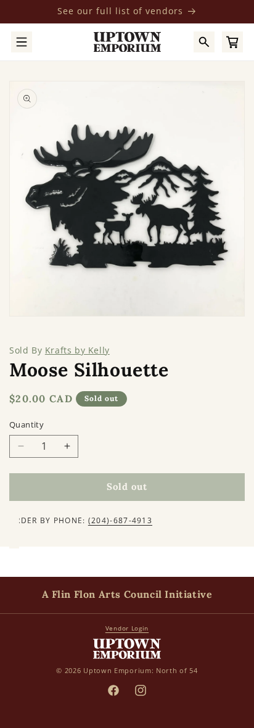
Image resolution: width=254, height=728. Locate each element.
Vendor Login (127, 628)
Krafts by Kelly (77, 350)
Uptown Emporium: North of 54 (140, 670)
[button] (21, 41)
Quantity (26, 424)
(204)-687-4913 (120, 520)
